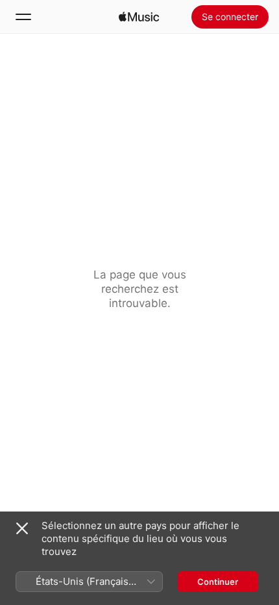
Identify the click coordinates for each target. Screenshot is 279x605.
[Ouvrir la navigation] (23, 17)
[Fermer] (22, 528)
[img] (139, 17)
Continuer (217, 581)
